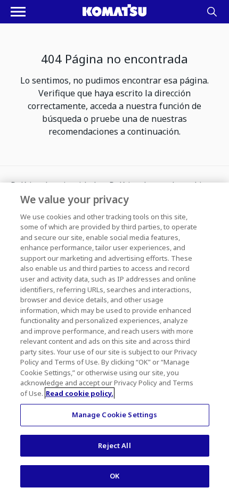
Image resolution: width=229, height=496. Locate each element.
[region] (114, 339)
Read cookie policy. (79, 393)
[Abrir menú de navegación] (18, 11)
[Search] (212, 11)
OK (114, 476)
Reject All (114, 445)
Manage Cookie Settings (115, 414)
